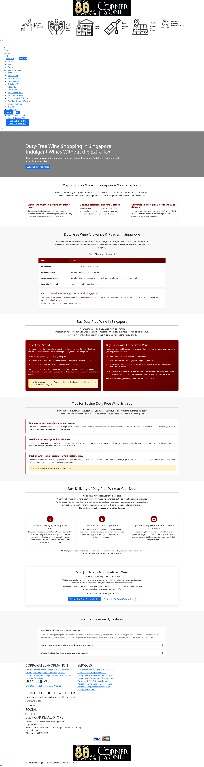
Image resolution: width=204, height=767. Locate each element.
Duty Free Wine (14, 84)
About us (30, 669)
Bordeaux (81, 686)
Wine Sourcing (107, 678)
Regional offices (50, 672)
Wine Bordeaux (14, 78)
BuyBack (11, 106)
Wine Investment (15, 92)
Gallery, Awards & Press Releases (54, 669)
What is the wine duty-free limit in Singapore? (62, 630)
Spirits (10, 64)
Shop (8, 112)
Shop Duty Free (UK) (17, 118)
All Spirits (12, 87)
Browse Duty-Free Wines (38, 167)
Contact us (37, 672)
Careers (29, 672)
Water (10, 67)
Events (7, 53)
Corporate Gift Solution (18, 98)
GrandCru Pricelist (34, 686)
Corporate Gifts (84, 681)
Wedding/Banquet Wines (19, 101)
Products (10, 58)
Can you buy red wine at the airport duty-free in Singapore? (68, 645)
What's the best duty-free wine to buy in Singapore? (64, 653)
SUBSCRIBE (32, 705)
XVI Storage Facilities (94, 672)
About (6, 50)
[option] (31, 25)
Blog (6, 55)
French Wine (13, 81)
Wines (10, 61)
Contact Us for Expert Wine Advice (119, 599)
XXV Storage (90, 675)
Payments (40, 675)
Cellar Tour (12, 109)
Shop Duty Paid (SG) (16, 115)
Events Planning (15, 104)
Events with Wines (91, 684)
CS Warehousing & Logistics (89, 669)
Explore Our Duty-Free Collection (84, 599)
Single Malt (12, 89)
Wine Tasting (13, 75)
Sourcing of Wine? (16, 95)
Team (36, 669)
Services (7, 70)
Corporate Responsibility (56, 675)
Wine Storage (14, 72)
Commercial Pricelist (51, 686)
